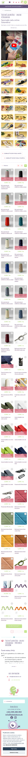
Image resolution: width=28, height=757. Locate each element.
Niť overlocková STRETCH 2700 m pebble (19, 279)
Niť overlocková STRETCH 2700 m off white (6, 256)
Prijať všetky (14, 748)
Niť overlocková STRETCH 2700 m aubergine (5, 350)
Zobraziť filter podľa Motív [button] (12, 153)
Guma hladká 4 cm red (20, 439)
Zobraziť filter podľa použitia (15, 158)
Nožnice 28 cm (4, 596)
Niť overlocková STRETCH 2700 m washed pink (5, 187)
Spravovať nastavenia (11, 744)
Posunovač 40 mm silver (7, 506)
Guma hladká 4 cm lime (7, 462)
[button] (8, 165)
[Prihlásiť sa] (16, 2)
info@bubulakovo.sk (14, 714)
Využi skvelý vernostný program (13, 6)
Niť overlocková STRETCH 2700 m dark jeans (20, 326)
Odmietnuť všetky (14, 752)
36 (22, 631)
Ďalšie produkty (14, 626)
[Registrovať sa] (18, 2)
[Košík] (21, 2)
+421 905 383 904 (15, 680)
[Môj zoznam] (13, 2)
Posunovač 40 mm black (21, 484)
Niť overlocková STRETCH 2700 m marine (19, 256)
